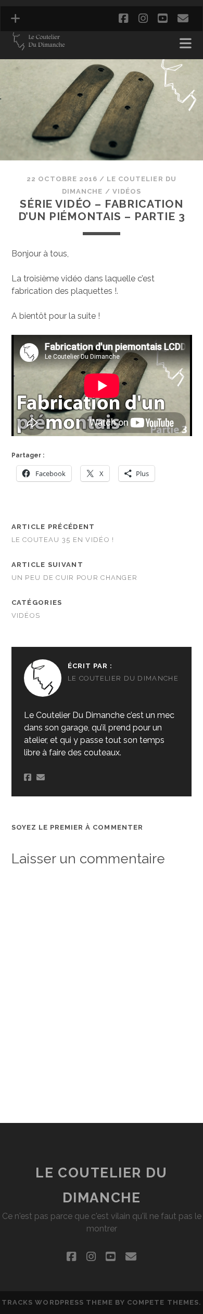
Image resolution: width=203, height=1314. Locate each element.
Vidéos (126, 191)
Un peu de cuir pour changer (74, 577)
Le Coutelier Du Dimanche (123, 678)
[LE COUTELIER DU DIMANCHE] (38, 47)
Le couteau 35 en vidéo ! (63, 540)
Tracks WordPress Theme (57, 1302)
